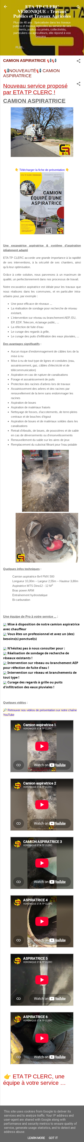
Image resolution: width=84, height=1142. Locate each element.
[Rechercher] (78, 8)
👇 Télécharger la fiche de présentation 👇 (42, 169)
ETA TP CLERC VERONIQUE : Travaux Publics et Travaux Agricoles (42, 11)
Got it (53, 1138)
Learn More (36, 1138)
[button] (78, 62)
